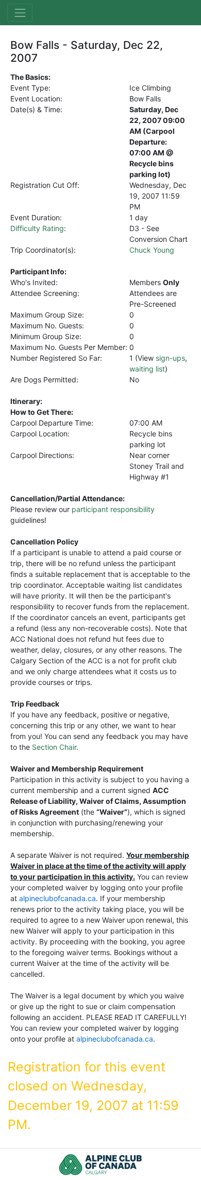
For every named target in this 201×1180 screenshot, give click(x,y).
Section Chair (54, 747)
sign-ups (170, 358)
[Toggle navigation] (19, 13)
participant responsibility (113, 509)
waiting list (147, 368)
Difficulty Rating (37, 228)
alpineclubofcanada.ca (57, 898)
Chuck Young (151, 249)
